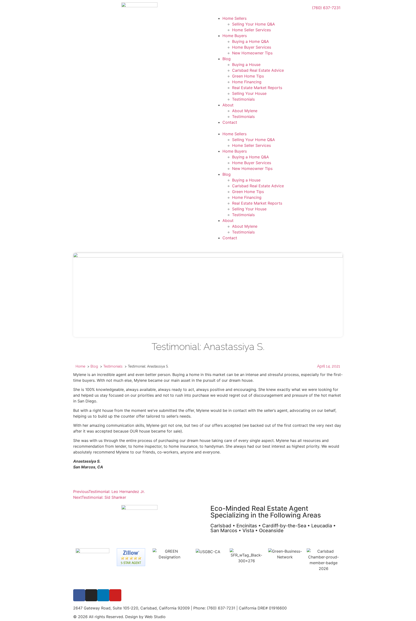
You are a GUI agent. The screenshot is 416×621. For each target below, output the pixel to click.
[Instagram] (91, 595)
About (228, 105)
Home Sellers (234, 18)
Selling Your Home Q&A (253, 24)
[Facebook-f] (79, 595)
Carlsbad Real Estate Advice (258, 70)
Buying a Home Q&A (250, 41)
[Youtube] (115, 595)
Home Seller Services (251, 29)
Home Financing (246, 81)
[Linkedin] (103, 595)
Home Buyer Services (251, 47)
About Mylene (244, 110)
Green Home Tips (248, 76)
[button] (276, 128)
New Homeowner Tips (252, 53)
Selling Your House (249, 93)
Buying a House (246, 64)
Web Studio (155, 616)
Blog (226, 58)
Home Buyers (234, 35)
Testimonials (243, 99)
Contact (229, 122)
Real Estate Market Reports (257, 87)
